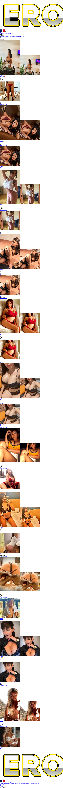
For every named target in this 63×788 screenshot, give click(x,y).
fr (0, 32)
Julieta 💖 (2, 528)
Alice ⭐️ (1, 657)
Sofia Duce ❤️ (2, 76)
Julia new (1, 270)
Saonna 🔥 (2, 141)
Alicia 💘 (1, 205)
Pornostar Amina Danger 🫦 (4, 334)
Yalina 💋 (2, 463)
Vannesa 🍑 (2, 722)
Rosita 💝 (2, 399)
